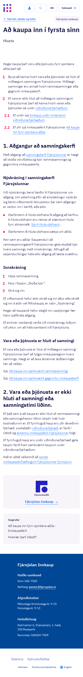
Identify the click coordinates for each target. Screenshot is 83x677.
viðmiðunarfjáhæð (45, 428)
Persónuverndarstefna (44, 667)
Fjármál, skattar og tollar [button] (21, 18)
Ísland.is (17, 659)
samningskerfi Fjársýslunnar (46, 155)
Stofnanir (23, 667)
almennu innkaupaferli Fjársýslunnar (42, 433)
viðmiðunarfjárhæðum (51, 108)
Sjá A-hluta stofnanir (45, 224)
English (68, 667)
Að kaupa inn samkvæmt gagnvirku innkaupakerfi (44, 378)
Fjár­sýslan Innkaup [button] (39, 502)
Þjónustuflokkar (38, 659)
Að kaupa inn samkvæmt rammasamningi (38, 371)
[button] (29, 8)
